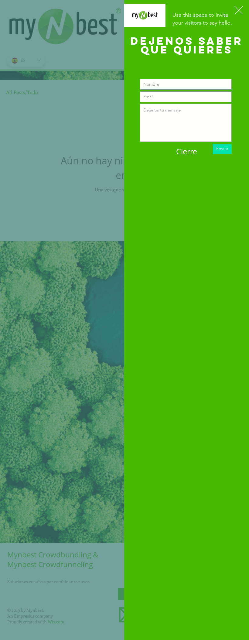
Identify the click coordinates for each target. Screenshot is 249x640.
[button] (238, 10)
